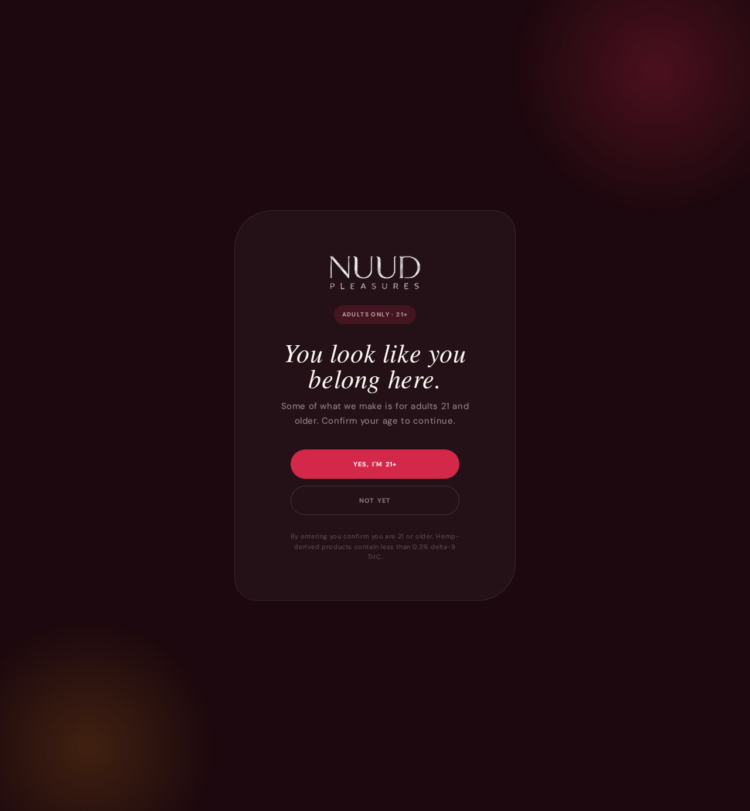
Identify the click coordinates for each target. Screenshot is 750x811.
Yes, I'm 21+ (375, 464)
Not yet (375, 500)
